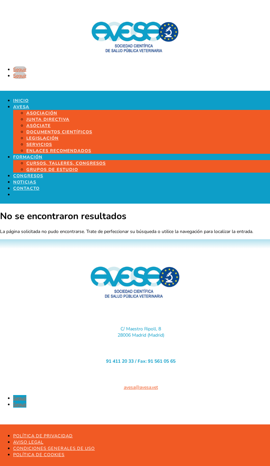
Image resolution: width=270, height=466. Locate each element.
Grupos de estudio (52, 170)
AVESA (21, 107)
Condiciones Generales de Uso (54, 448)
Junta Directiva (47, 119)
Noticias (24, 182)
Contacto (26, 188)
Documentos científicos (59, 132)
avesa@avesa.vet (141, 387)
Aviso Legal (28, 442)
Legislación (42, 138)
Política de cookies (39, 455)
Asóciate (38, 126)
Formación (27, 157)
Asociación (41, 113)
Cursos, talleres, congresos (66, 163)
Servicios (39, 145)
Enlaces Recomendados (58, 151)
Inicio (21, 101)
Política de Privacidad (43, 436)
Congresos (28, 176)
